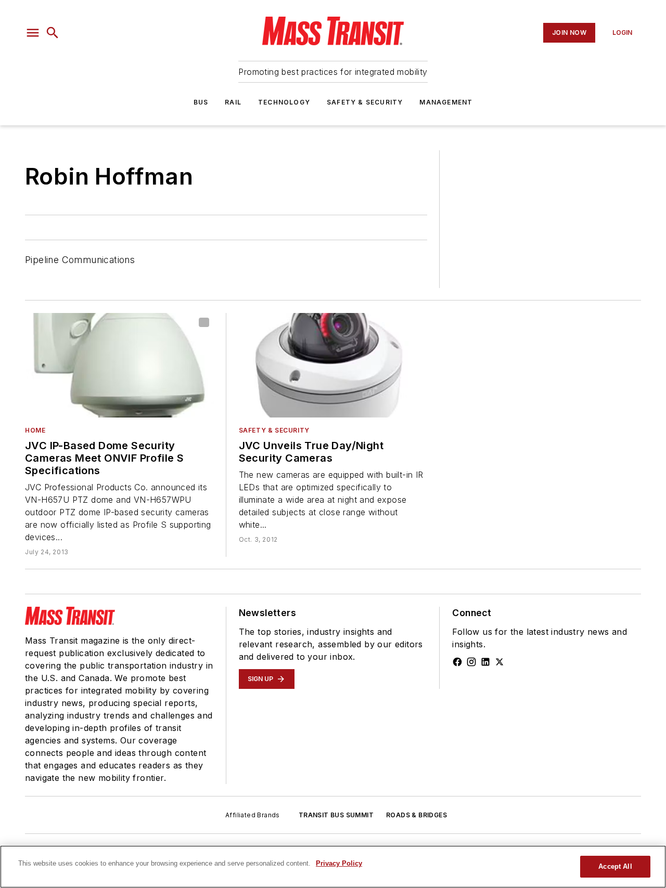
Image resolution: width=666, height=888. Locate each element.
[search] (52, 33)
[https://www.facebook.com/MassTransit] (457, 662)
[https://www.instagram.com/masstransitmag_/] (471, 662)
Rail (233, 102)
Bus (201, 102)
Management (445, 102)
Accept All (615, 866)
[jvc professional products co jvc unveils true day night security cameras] (333, 365)
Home (35, 430)
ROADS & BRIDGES (416, 815)
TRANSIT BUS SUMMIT (336, 815)
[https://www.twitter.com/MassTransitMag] (499, 662)
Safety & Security (365, 102)
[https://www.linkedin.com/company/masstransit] (485, 662)
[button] (33, 33)
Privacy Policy (339, 863)
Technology (284, 102)
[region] (333, 866)
